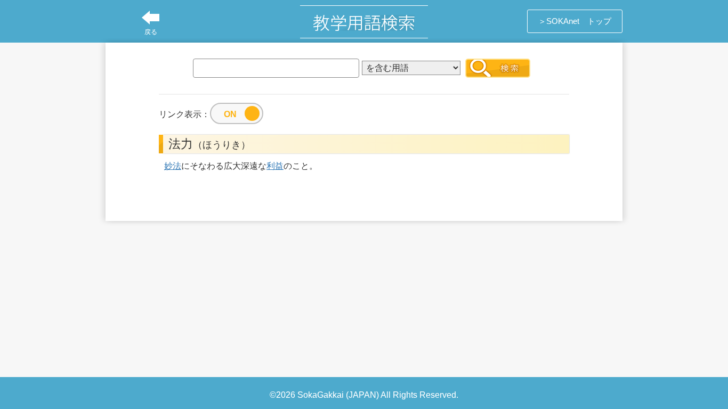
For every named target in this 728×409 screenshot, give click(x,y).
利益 (275, 165)
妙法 (172, 165)
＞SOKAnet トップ (574, 21)
